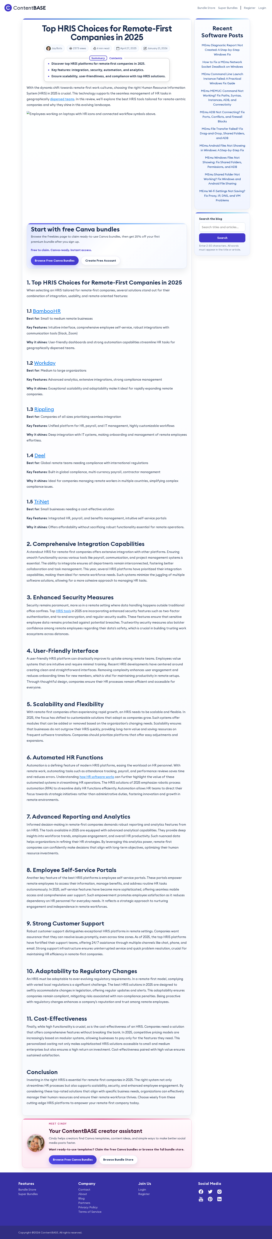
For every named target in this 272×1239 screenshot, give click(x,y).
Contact (84, 1189)
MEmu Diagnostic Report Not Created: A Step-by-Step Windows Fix (222, 49)
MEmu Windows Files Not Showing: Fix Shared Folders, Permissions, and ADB (222, 162)
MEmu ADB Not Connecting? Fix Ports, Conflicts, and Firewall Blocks (222, 116)
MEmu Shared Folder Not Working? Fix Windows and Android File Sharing (222, 178)
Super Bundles (228, 8)
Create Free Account (100, 260)
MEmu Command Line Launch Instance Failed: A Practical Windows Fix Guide (222, 78)
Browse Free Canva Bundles (55, 260)
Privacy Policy (88, 1207)
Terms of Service (89, 1211)
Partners (84, 1203)
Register (249, 8)
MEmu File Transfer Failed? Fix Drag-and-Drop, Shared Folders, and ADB (222, 133)
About (82, 1194)
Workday (45, 363)
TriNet (41, 501)
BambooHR (47, 311)
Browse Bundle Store (118, 1159)
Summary (98, 58)
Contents (115, 58)
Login (262, 8)
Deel (39, 455)
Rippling (44, 409)
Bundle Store (206, 8)
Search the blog (210, 219)
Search (222, 238)
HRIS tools (63, 611)
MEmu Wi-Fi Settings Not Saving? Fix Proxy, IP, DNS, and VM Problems (222, 195)
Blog (81, 1198)
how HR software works (97, 777)
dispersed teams (62, 99)
